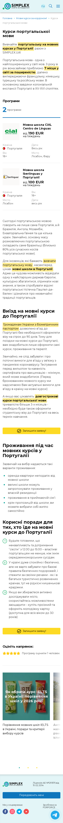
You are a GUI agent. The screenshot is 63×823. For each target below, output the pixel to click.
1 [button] (23, 767)
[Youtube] (26, 811)
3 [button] (41, 767)
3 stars (11, 653)
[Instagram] (12, 811)
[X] (55, 815)
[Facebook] (5, 811)
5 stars (18, 653)
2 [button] (32, 767)
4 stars (15, 653)
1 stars (4, 653)
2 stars (8, 653)
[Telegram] (19, 811)
